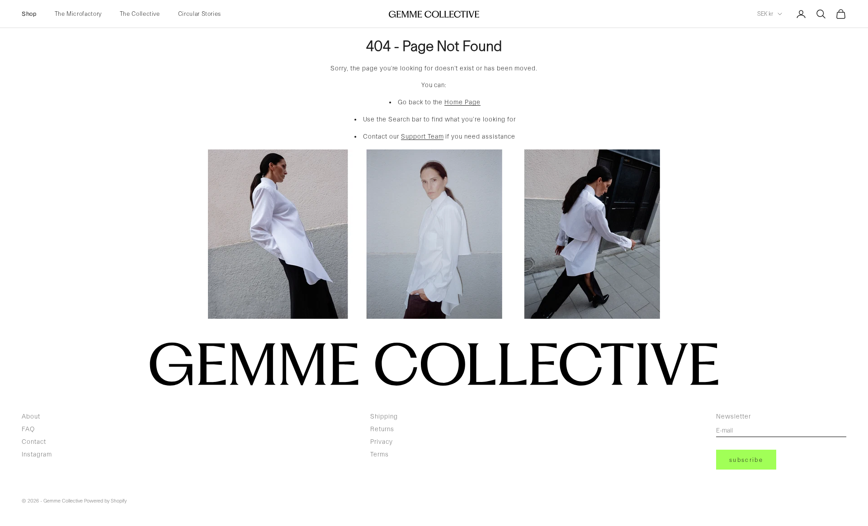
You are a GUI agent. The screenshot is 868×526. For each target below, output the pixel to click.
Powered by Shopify (105, 501)
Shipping (384, 416)
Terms (379, 454)
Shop (29, 14)
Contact (34, 441)
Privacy (381, 441)
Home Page (462, 102)
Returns (382, 429)
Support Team (422, 136)
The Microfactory (78, 13)
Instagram (37, 454)
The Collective (140, 13)
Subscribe (746, 459)
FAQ (28, 429)
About (31, 416)
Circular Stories (199, 13)
